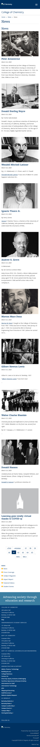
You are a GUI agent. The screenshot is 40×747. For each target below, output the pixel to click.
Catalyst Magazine (9, 576)
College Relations (6, 674)
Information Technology (9, 686)
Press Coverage (8, 572)
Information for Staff (7, 683)
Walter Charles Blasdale (14, 415)
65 (32, 552)
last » (25, 556)
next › (18, 556)
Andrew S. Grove (10, 259)
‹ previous (18, 548)
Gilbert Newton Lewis (12, 366)
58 (31, 548)
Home (3, 17)
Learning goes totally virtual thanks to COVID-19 (16, 517)
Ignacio (4, 221)
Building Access (6, 671)
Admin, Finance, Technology (10, 669)
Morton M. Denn (7, 323)
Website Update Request (9, 695)
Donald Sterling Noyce (13, 111)
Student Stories (8, 586)
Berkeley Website (7, 701)
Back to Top (35, 744)
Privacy (36, 738)
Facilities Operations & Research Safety (13, 681)
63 (23, 552)
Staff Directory (6, 693)
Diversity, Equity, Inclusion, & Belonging (13, 679)
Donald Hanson (9, 467)
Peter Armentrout (10, 58)
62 (19, 552)
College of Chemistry (12, 12)
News (9, 17)
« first (9, 548)
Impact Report (8, 579)
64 (28, 552)
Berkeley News (6, 703)
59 (35, 548)
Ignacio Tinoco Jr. (10, 210)
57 (26, 548)
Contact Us (4, 676)
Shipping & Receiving (7, 690)
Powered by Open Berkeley (30, 731)
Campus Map (5, 710)
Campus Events (6, 708)
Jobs (2, 688)
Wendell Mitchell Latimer (14, 164)
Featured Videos (8, 583)
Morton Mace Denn (11, 316)
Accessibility (34, 733)
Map (2, 620)
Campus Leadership (8, 706)
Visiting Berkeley (7, 713)
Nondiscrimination (33, 735)
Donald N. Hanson (8, 482)
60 (9, 552)
